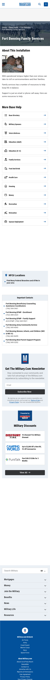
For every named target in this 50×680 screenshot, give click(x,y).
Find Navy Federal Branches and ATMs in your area (23, 282)
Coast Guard (25, 645)
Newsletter (25, 664)
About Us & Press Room (25, 662)
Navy (25, 650)
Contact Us (25, 667)
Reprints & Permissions (25, 672)
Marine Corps (25, 648)
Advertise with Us (25, 669)
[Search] (39, 4)
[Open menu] (3, 4)
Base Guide (13, 27)
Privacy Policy (14, 402)
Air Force (25, 640)
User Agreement (25, 674)
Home (4, 27)
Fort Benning (25, 27)
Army (25, 643)
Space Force (25, 653)
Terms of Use (35, 400)
